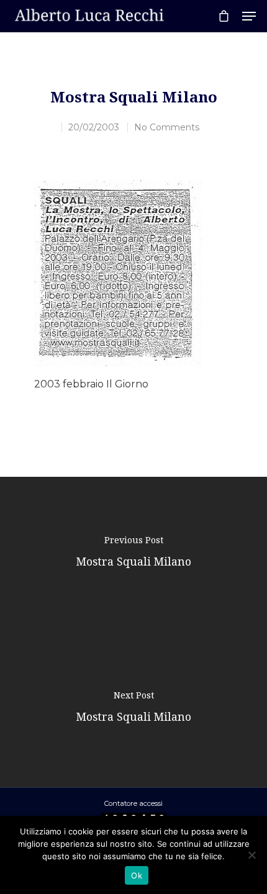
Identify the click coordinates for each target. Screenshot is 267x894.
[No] (251, 855)
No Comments (166, 127)
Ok (136, 875)
